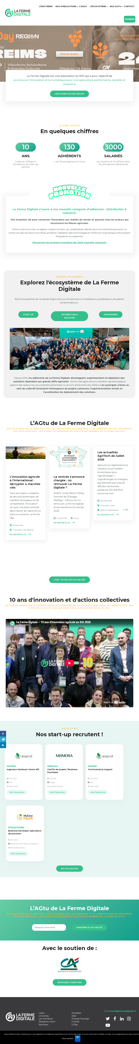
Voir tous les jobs (69, 868)
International (28, 530)
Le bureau (44, 1016)
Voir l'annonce (17, 792)
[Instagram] (129, 1019)
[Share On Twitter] (3, 739)
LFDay (75, 1024)
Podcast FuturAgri (80, 1018)
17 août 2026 (62, 518)
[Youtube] (108, 1026)
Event (76, 518)
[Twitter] (108, 1019)
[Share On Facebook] (3, 734)
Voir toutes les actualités (69, 580)
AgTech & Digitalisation (109, 510)
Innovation (17, 530)
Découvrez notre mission (69, 94)
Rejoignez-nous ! (47, 1021)
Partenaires (111, 314)
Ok (77, 1037)
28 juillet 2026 (106, 501)
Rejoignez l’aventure (70, 982)
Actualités (76, 1013)
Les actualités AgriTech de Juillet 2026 (110, 456)
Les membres (46, 1018)
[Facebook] (115, 1019)
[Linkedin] (122, 1019)
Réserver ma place (69, 54)
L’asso (42, 1013)
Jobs (74, 1016)
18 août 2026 (18, 525)
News (112, 505)
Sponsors (43, 1024)
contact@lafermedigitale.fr (122, 1011)
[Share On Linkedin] (3, 745)
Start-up (28, 314)
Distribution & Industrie (69, 316)
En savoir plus (18, 534)
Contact (75, 1021)
